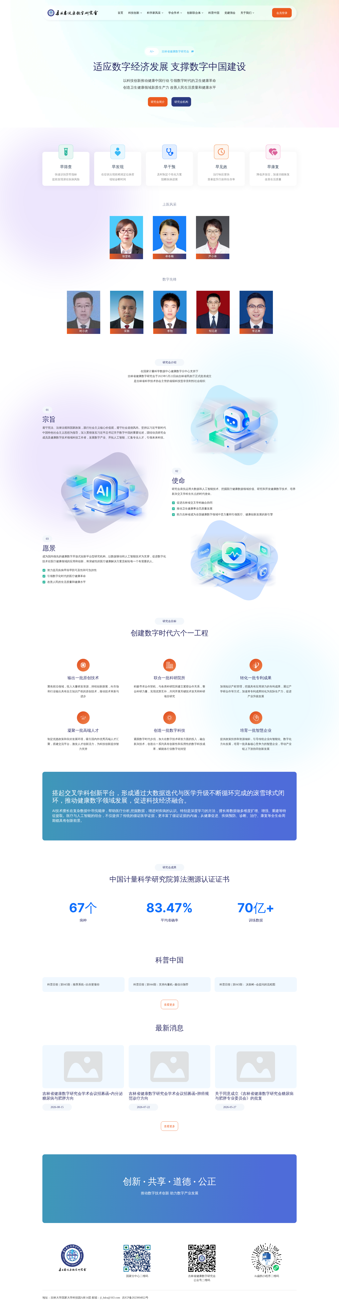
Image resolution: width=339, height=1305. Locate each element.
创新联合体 (194, 12)
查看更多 (169, 1004)
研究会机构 (181, 101)
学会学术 (173, 12)
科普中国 (213, 12)
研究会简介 (158, 101)
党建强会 (229, 12)
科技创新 (133, 12)
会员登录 (281, 13)
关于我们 (246, 12)
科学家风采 (154, 12)
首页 (120, 12)
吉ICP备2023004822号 (135, 1297)
